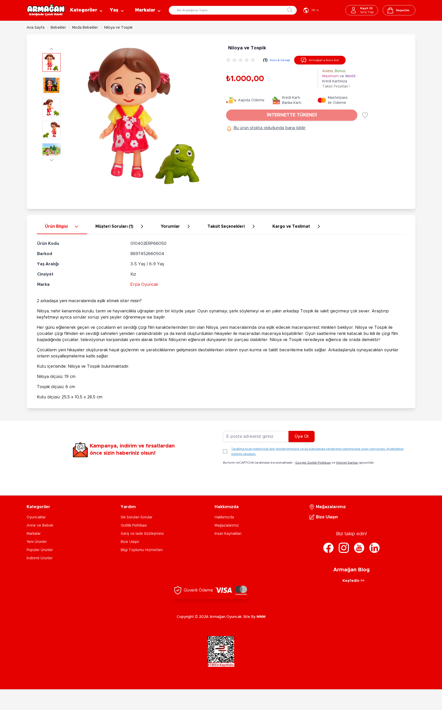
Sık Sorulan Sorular (136, 517)
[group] (241, 60)
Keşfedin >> (353, 581)
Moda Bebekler (85, 27)
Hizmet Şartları (347, 462)
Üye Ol (301, 436)
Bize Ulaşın (130, 542)
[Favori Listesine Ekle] (365, 115)
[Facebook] (328, 548)
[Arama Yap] (290, 10)
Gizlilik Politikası (134, 525)
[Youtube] (359, 548)
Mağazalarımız (227, 525)
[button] (51, 49)
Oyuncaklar (36, 517)
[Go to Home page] (46, 10)
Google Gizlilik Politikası (313, 462)
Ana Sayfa (36, 27)
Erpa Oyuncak (144, 284)
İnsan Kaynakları (228, 534)
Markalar (34, 534)
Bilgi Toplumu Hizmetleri (142, 550)
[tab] (62, 226)
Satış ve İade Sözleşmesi (142, 534)
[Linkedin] (374, 548)
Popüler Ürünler (40, 550)
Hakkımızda (224, 517)
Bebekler (58, 27)
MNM (261, 617)
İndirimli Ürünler (40, 558)
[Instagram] (344, 548)
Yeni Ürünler (37, 542)
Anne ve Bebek (40, 525)
